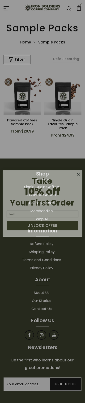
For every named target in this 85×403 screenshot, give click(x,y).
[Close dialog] (78, 172)
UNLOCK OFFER (42, 223)
